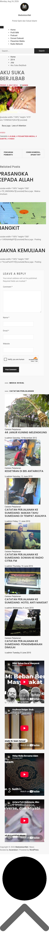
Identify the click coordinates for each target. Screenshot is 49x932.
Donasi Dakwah (17, 38)
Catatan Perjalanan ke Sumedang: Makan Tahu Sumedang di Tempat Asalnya (25, 513)
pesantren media (26, 136)
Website (6, 344)
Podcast (13, 35)
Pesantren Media (17, 41)
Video (2, 133)
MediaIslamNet (24, 15)
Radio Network (16, 44)
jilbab (12, 136)
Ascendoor (13, 850)
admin (25, 85)
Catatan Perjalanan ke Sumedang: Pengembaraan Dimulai (23, 644)
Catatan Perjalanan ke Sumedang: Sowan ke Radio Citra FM (24, 558)
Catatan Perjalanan (13, 429)
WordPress (34, 850)
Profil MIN (14, 32)
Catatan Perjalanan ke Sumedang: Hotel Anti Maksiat (26, 600)
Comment (7, 287)
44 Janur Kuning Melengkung (26, 432)
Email (6, 331)
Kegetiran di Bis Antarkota (24, 471)
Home (12, 30)
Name (6, 317)
